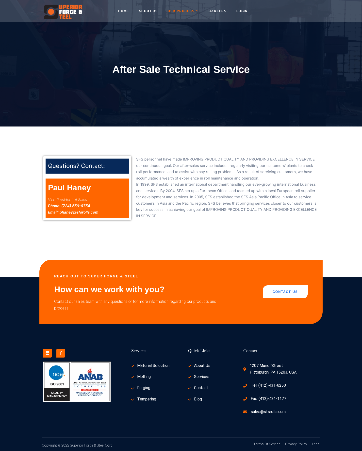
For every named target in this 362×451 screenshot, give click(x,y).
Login (242, 11)
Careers (218, 11)
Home (123, 11)
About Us (148, 11)
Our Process (181, 11)
